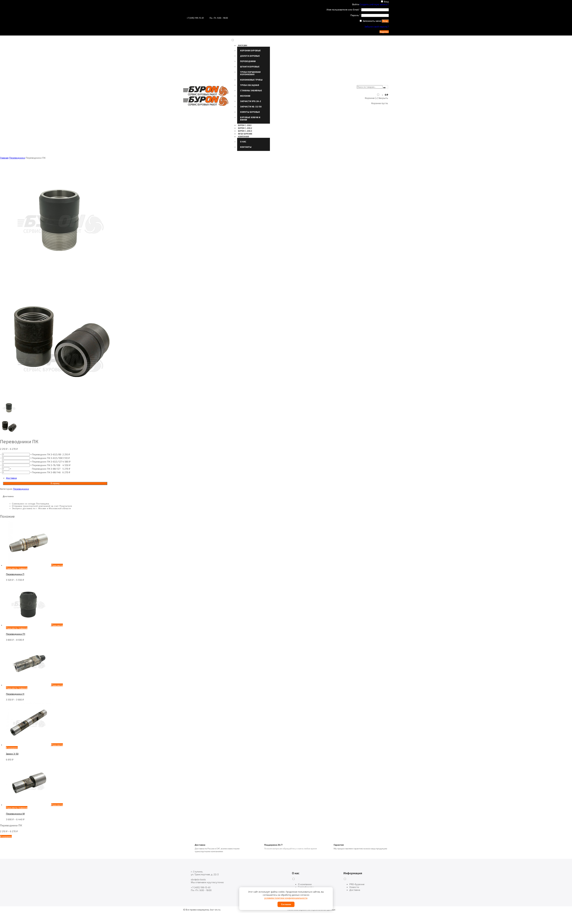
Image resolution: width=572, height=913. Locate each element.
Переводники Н (15, 693)
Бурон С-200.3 (245, 131)
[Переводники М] (28, 804)
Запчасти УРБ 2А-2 (250, 101)
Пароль (355, 15)
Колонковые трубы (251, 80)
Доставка (11, 477)
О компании (305, 884)
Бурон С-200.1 (244, 125)
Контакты (245, 147)
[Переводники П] (28, 565)
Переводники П (15, 574)
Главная (4, 157)
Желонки (245, 96)
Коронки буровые (250, 50)
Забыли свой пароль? (377, 26)
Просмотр (57, 565)
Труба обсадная (249, 85)
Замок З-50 (12, 753)
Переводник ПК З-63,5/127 (47, 461)
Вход (386, 1)
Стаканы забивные (251, 90)
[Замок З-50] (28, 744)
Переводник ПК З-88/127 (46, 468)
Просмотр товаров (16, 568)
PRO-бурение (357, 884)
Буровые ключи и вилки (250, 118)
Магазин (242, 45)
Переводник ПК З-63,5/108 (47, 458)
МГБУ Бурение (245, 134)
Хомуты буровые (250, 112)
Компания (243, 136)
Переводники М (15, 813)
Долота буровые (250, 56)
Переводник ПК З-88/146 (46, 472)
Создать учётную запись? (374, 4)
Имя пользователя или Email (344, 9)
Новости (354, 887)
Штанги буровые (249, 66)
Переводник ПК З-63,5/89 (46, 454)
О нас (243, 141)
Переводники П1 (15, 633)
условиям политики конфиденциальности (285, 898)
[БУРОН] (205, 94)
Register (384, 31)
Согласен (286, 904)
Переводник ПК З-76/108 (46, 465)
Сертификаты (306, 887)
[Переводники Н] (28, 684)
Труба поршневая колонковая (250, 73)
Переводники (248, 61)
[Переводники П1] (28, 625)
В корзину (55, 483)
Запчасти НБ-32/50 (251, 106)
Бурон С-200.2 (245, 128)
